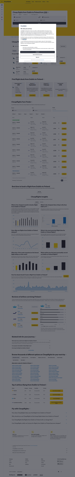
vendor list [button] (24, 39)
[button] (37, 52)
